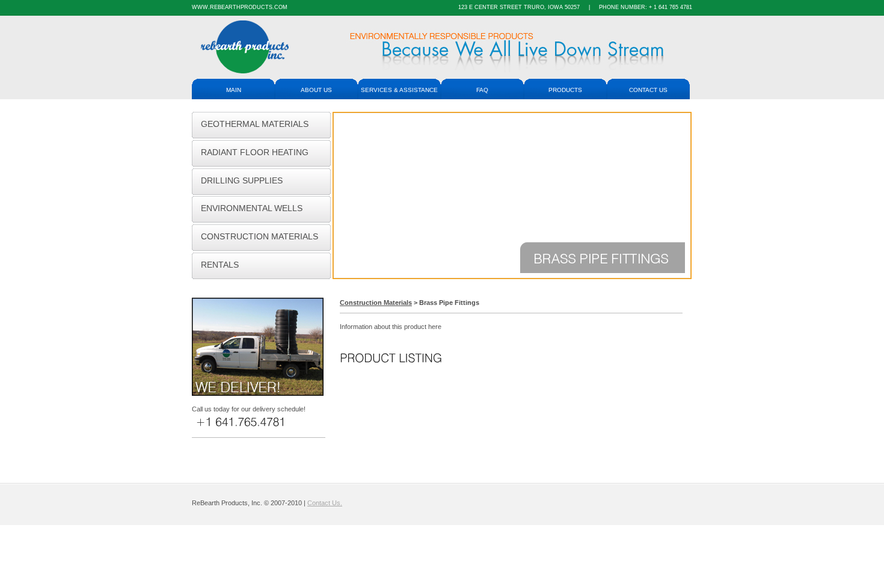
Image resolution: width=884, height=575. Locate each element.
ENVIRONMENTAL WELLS (251, 208)
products (565, 90)
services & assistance (399, 90)
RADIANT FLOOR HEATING (254, 152)
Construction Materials (376, 302)
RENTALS (220, 264)
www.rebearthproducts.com (239, 7)
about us (316, 90)
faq (482, 90)
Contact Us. (324, 502)
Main (233, 90)
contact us (648, 90)
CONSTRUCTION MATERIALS (259, 236)
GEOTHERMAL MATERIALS (254, 124)
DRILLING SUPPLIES (242, 180)
